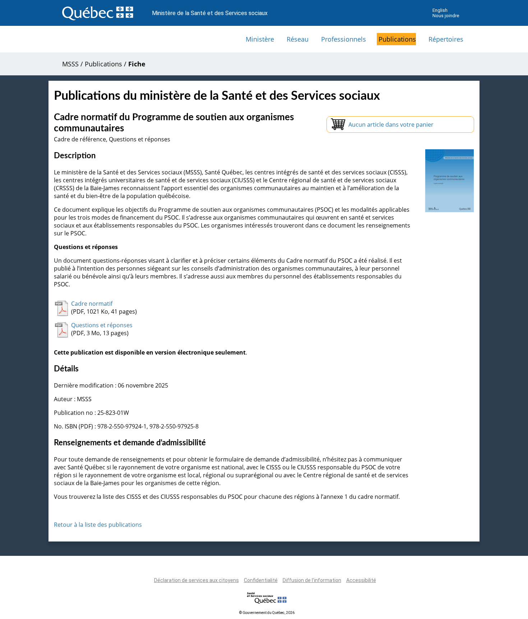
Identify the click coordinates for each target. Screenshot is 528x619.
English (440, 10)
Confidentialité (261, 580)
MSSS (70, 64)
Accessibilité (361, 580)
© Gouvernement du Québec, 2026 (267, 613)
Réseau (298, 39)
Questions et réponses (102, 325)
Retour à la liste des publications (98, 525)
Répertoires (446, 39)
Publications (397, 39)
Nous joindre (445, 15)
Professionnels (343, 39)
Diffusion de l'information (312, 580)
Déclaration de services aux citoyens (196, 580)
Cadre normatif (91, 304)
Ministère (260, 39)
